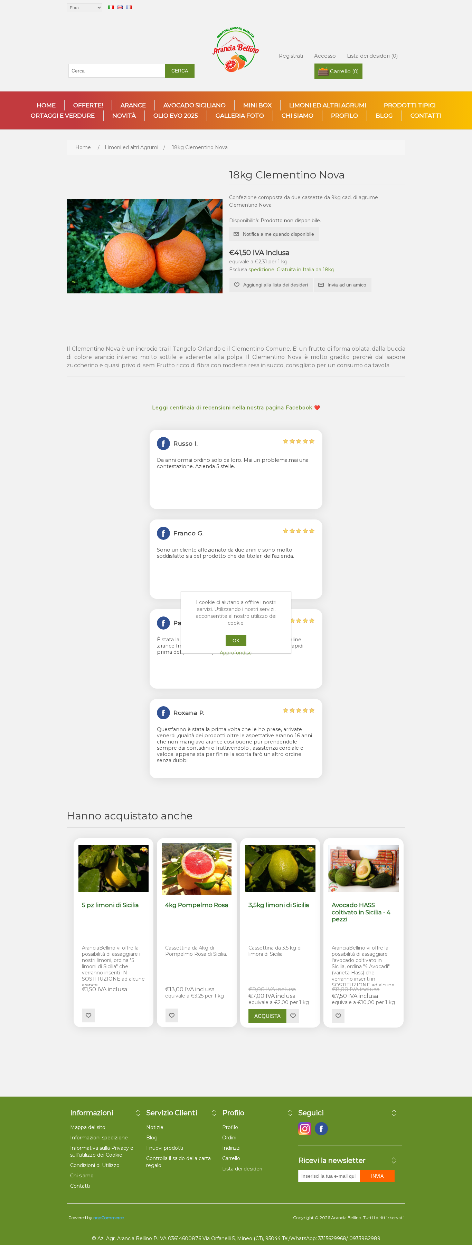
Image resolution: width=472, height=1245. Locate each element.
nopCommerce (108, 1217)
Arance (133, 105)
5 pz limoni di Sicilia (110, 905)
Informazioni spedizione (99, 1138)
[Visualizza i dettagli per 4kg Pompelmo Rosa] (197, 869)
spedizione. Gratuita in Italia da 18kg (291, 269)
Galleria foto (240, 115)
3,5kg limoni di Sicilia (278, 905)
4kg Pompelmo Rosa (196, 905)
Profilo (344, 115)
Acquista (267, 1016)
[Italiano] (111, 7)
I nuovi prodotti (164, 1148)
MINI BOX (257, 105)
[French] (129, 7)
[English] (120, 7)
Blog (384, 115)
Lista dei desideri (242, 1169)
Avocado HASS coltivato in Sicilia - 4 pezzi (361, 912)
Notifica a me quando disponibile (278, 234)
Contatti (426, 115)
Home (46, 105)
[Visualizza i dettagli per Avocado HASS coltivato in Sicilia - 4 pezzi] (363, 869)
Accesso (325, 55)
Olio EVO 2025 (175, 115)
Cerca (179, 71)
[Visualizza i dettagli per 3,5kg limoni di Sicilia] (280, 869)
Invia (377, 1176)
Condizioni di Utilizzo (95, 1165)
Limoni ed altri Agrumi (327, 105)
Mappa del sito (87, 1127)
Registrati (291, 55)
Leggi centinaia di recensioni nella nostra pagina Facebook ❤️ (236, 408)
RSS (337, 1128)
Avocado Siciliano (194, 105)
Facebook (304, 1128)
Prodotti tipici (410, 105)
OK (236, 640)
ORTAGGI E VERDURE (63, 115)
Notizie (154, 1127)
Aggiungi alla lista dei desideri (275, 285)
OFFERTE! (88, 105)
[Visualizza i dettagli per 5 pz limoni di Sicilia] (113, 869)
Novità (124, 115)
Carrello (231, 1158)
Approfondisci (236, 653)
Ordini (229, 1138)
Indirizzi (231, 1148)
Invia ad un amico (347, 285)
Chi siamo (297, 115)
